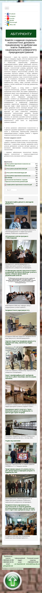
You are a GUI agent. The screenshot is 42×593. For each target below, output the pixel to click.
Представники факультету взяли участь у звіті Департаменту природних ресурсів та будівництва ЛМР (20, 470)
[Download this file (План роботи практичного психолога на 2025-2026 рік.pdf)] (6, 164)
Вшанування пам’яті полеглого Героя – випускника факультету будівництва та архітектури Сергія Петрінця (19, 410)
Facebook (12, 14)
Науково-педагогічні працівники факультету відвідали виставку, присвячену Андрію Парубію (20, 342)
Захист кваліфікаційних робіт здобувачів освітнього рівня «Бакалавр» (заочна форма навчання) (20, 376)
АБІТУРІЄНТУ (21, 33)
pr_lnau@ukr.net (20, 564)
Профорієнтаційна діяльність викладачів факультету (19, 203)
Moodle (11, 20)
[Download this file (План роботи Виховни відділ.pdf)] (6, 173)
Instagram (12, 16)
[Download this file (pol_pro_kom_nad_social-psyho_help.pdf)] (6, 180)
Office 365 (12, 25)
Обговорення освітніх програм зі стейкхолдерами (16, 237)
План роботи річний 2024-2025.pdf (17, 169)
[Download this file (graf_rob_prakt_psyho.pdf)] (6, 184)
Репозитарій (13, 22)
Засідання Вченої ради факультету (17, 310)
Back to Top (36, 550)
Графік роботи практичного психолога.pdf (19, 184)
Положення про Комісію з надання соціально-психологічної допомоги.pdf (16, 180)
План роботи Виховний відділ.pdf (17, 173)
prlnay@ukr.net (8, 566)
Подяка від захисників (12, 441)
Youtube (11, 18)
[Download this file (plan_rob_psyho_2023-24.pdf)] (6, 176)
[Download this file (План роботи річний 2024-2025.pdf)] (6, 169)
